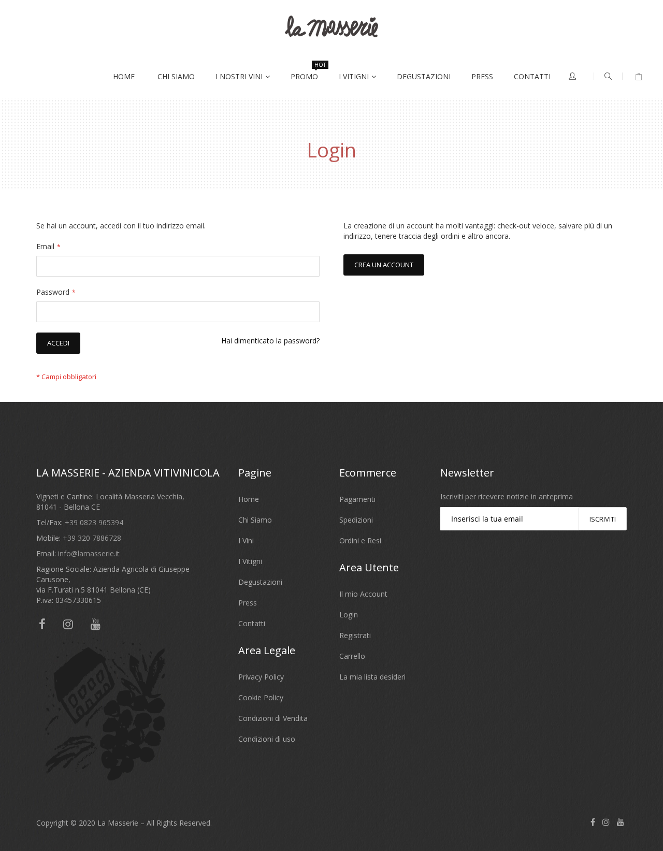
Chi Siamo (255, 520)
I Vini (246, 540)
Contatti (251, 623)
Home (248, 499)
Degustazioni (260, 582)
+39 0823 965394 (94, 522)
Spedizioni (356, 520)
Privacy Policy (261, 677)
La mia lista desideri (372, 677)
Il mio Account (363, 594)
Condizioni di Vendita (273, 718)
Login (348, 614)
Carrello (352, 656)
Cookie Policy (260, 697)
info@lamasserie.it (89, 553)
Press (247, 603)
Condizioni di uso (266, 739)
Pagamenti (357, 499)
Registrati (355, 635)
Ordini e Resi (360, 540)
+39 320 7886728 (92, 538)
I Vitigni (250, 561)
